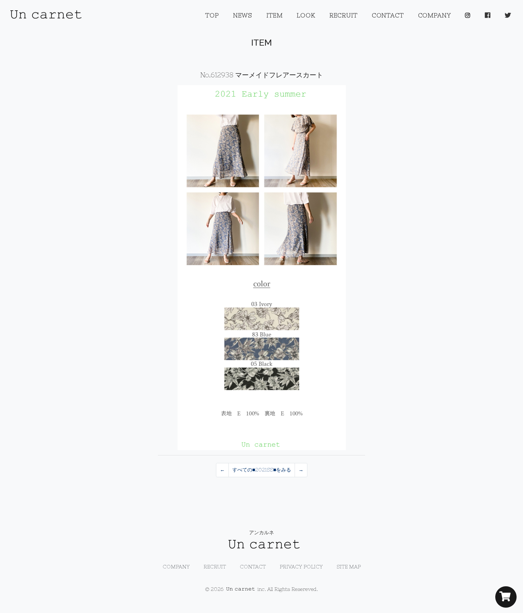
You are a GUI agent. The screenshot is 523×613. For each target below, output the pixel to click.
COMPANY (434, 15)
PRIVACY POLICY (301, 567)
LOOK (306, 15)
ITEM (274, 15)
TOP (212, 15)
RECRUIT (343, 15)
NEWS (242, 15)
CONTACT (388, 15)
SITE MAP (349, 567)
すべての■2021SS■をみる (261, 470)
